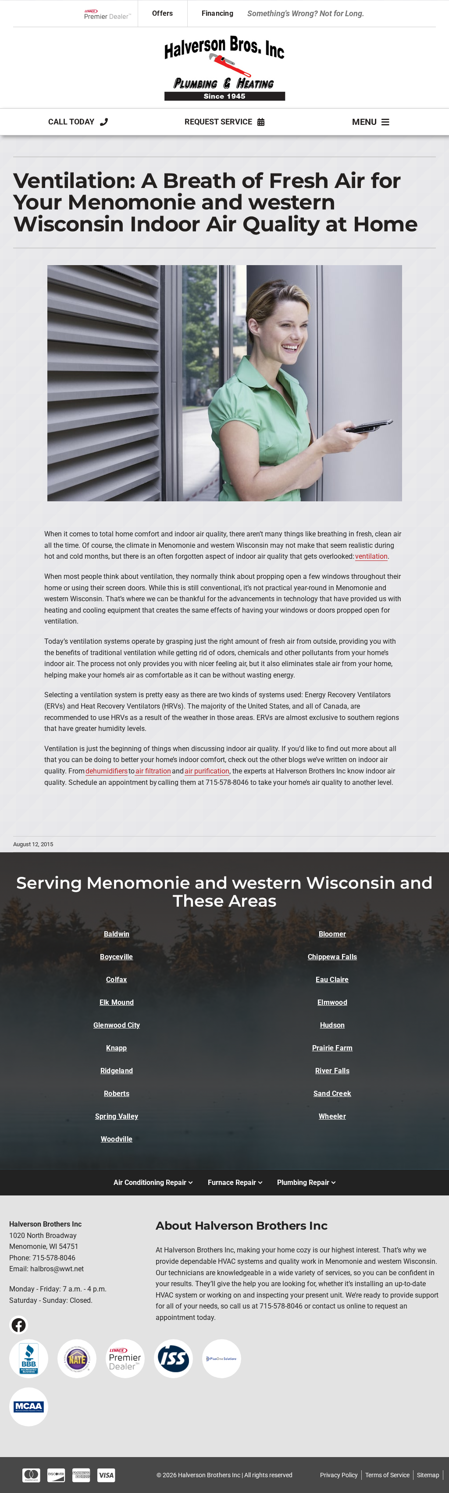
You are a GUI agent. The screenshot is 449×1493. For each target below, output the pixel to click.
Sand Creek (332, 1093)
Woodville (116, 1139)
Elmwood (332, 1002)
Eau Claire (332, 979)
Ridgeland (116, 1071)
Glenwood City (116, 1025)
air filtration (153, 771)
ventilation (371, 556)
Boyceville (116, 957)
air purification (207, 771)
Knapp (116, 1048)
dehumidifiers (107, 771)
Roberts (116, 1093)
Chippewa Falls (332, 957)
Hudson (332, 1025)
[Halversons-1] (224, 35)
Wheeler (332, 1116)
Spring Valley (116, 1116)
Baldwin (117, 934)
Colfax (116, 979)
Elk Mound (117, 1002)
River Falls (332, 1071)
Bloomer (332, 934)
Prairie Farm (332, 1048)
